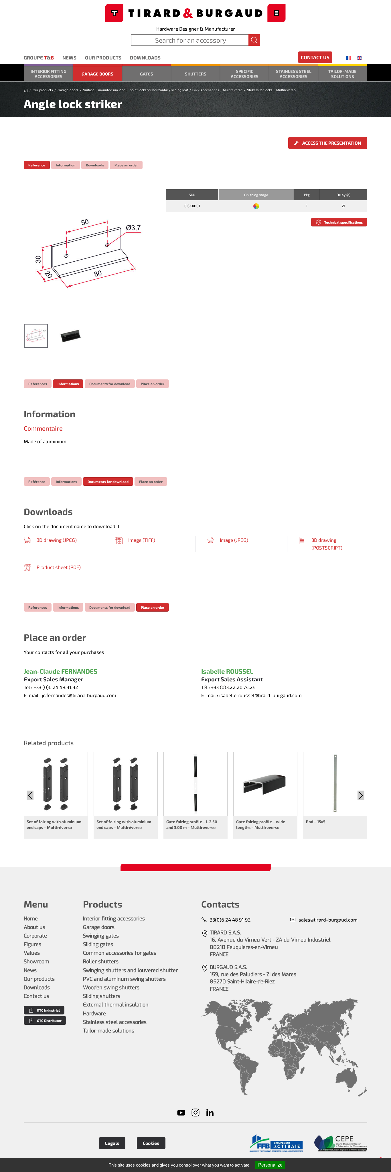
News (69, 57)
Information (65, 165)
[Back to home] (195, 12)
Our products (103, 57)
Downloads (145, 57)
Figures (32, 944)
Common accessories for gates (119, 953)
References (37, 384)
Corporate (35, 935)
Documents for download (109, 384)
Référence (36, 481)
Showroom (36, 961)
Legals (112, 1143)
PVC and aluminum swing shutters (124, 979)
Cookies (151, 1143)
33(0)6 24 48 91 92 (230, 919)
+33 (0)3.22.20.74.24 (233, 687)
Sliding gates (98, 944)
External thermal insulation (116, 1004)
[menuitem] (348, 58)
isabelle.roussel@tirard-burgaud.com (260, 695)
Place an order (126, 165)
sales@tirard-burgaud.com (328, 919)
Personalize (270, 1165)
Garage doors (97, 73)
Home (31, 918)
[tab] (36, 336)
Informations (68, 384)
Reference (36, 165)
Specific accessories (244, 74)
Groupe (39, 57)
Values (32, 953)
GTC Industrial (48, 1010)
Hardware (94, 1013)
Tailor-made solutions (342, 74)
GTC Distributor (49, 1020)
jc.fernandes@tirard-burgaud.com (79, 695)
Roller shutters (101, 961)
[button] (89, 253)
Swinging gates (101, 935)
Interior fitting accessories (48, 74)
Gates (146, 73)
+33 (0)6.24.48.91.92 (55, 687)
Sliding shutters (101, 996)
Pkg (307, 195)
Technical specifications (343, 222)
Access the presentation (331, 143)
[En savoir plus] (276, 1143)
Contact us (315, 57)
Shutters (195, 73)
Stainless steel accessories (293, 74)
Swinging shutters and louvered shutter (130, 970)
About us (34, 927)
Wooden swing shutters (111, 987)
